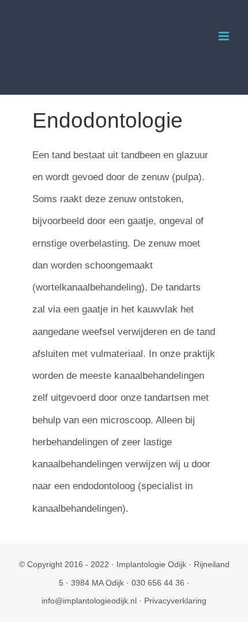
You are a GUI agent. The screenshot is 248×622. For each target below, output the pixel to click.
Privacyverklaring (175, 600)
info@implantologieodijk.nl (89, 600)
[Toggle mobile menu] (225, 36)
